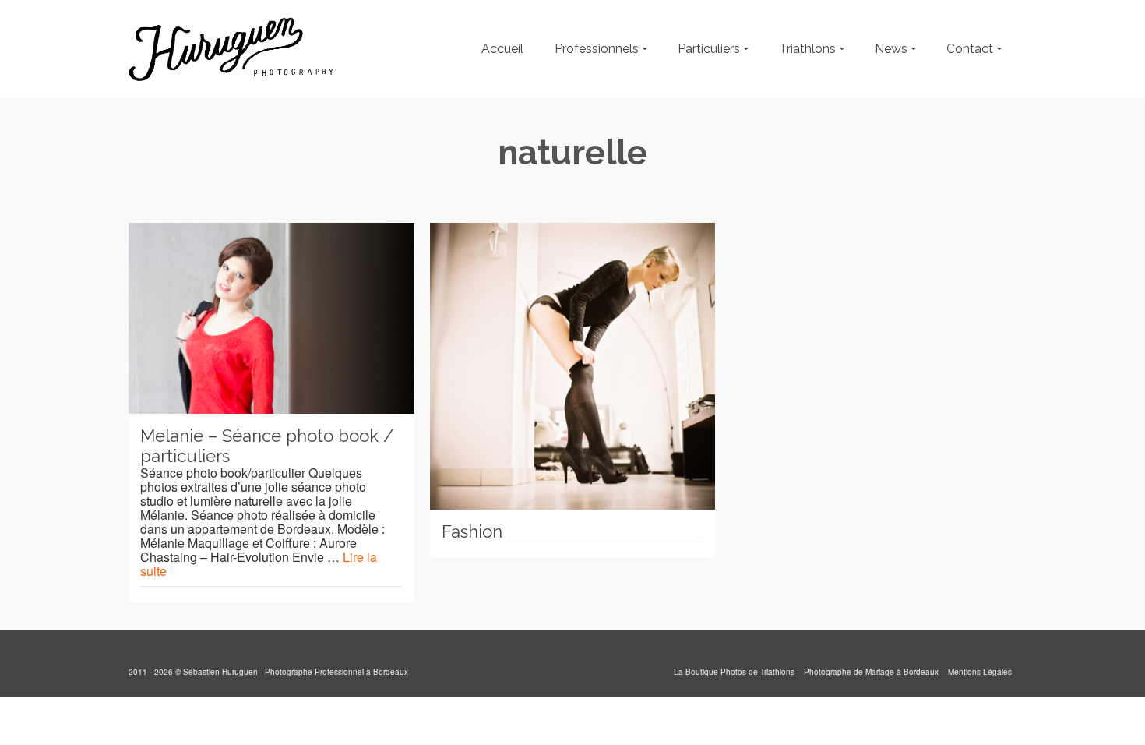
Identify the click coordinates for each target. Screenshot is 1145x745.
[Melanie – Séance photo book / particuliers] (271, 318)
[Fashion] (573, 366)
